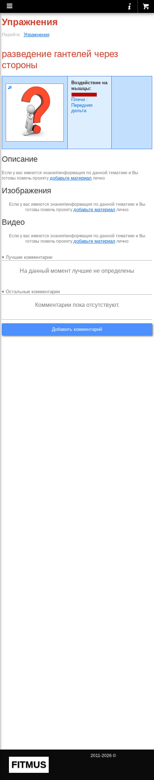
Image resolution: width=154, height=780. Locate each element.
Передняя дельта (81, 108)
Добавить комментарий (77, 329)
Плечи (78, 99)
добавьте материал (71, 178)
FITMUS (28, 764)
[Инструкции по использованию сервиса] (129, 6)
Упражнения (36, 34)
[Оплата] (146, 6)
